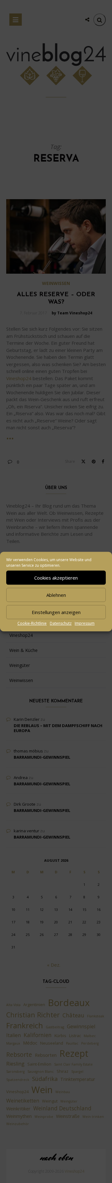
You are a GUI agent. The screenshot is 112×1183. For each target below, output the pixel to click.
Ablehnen (56, 595)
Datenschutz (61, 623)
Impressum (85, 623)
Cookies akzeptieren (56, 578)
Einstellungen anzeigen (56, 612)
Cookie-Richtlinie (32, 623)
